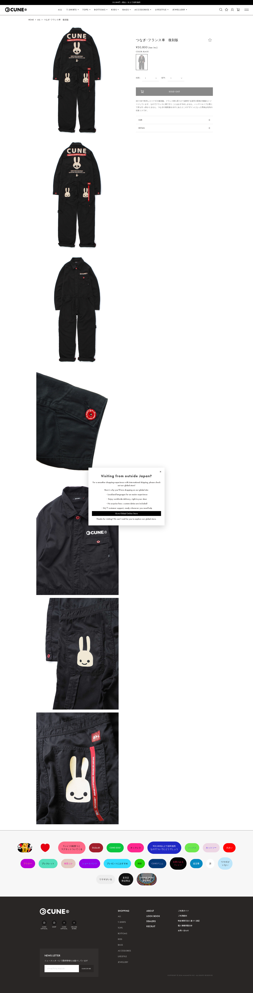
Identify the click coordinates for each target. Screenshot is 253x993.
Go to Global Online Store (126, 513)
